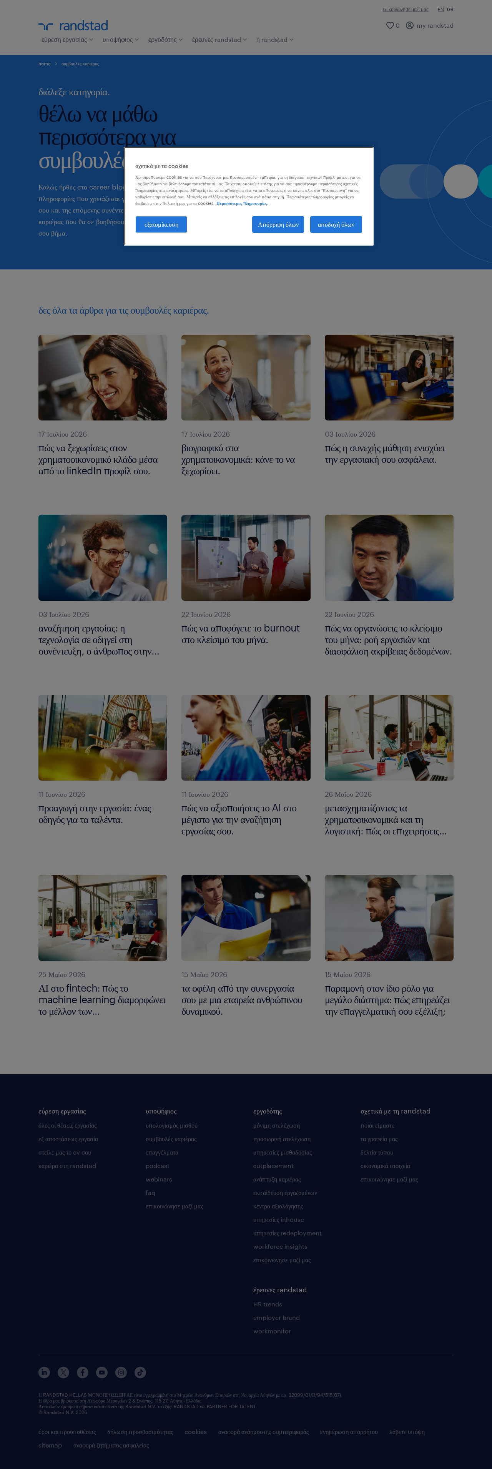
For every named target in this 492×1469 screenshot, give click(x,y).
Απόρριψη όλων (278, 224)
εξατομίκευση (161, 224)
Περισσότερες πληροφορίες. (242, 203)
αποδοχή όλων (336, 224)
